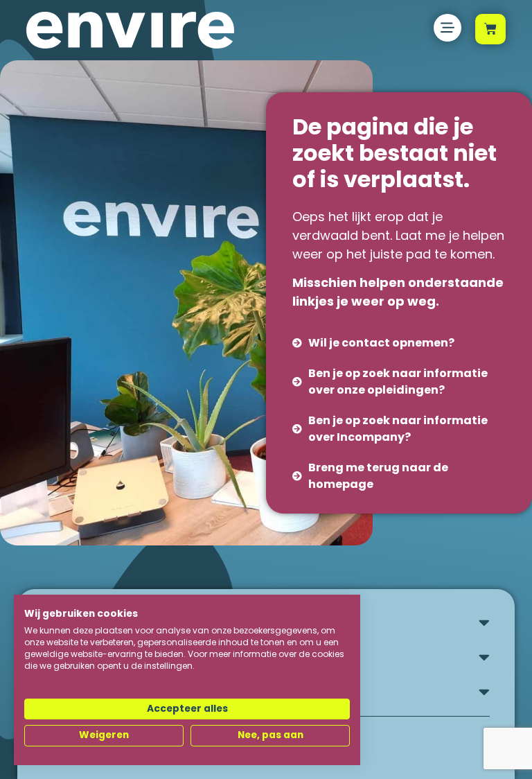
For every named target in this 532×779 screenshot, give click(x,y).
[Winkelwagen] (490, 29)
